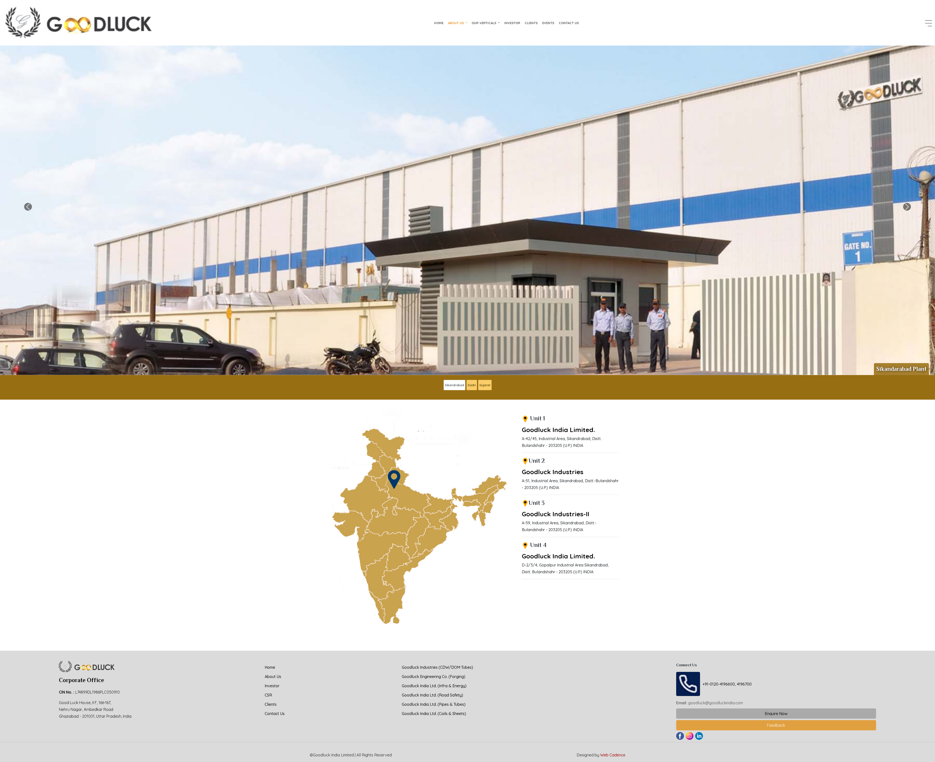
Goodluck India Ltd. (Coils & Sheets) (434, 713)
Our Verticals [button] (484, 23)
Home (438, 23)
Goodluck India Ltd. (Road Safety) (432, 695)
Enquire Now (776, 713)
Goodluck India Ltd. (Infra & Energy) (434, 685)
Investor (512, 23)
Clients (531, 23)
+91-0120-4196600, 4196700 (727, 684)
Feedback (776, 725)
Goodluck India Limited (333, 755)
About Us (273, 676)
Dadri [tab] (472, 385)
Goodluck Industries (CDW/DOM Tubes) (437, 667)
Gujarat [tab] (484, 385)
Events (548, 23)
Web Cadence (612, 755)
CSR (268, 695)
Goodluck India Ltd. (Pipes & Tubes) (434, 704)
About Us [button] (456, 23)
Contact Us (569, 23)
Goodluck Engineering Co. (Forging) (433, 676)
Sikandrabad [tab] (454, 385)
